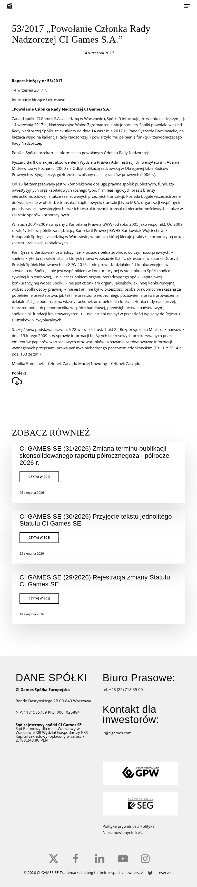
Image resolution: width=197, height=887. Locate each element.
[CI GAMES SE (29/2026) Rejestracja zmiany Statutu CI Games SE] (98, 597)
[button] (187, 6)
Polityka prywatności (121, 826)
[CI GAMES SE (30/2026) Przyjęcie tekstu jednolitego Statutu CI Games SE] (98, 537)
